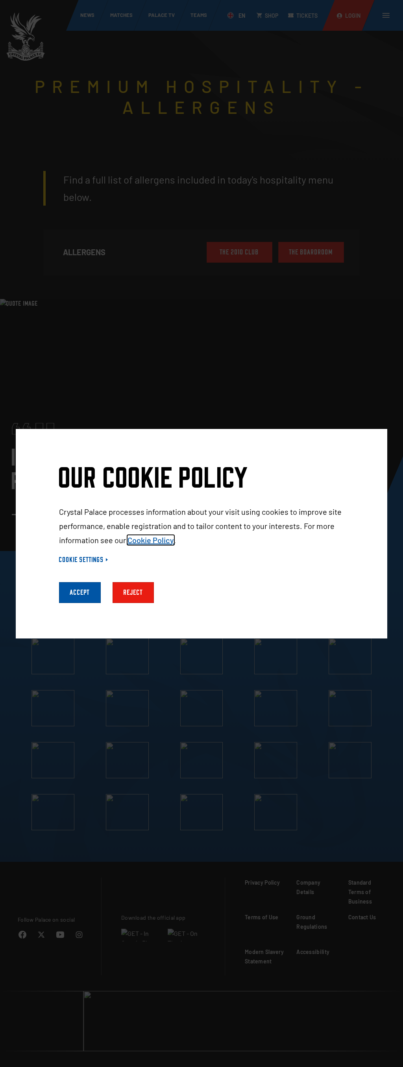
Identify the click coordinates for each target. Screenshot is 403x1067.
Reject (133, 592)
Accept (80, 592)
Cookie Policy (151, 540)
